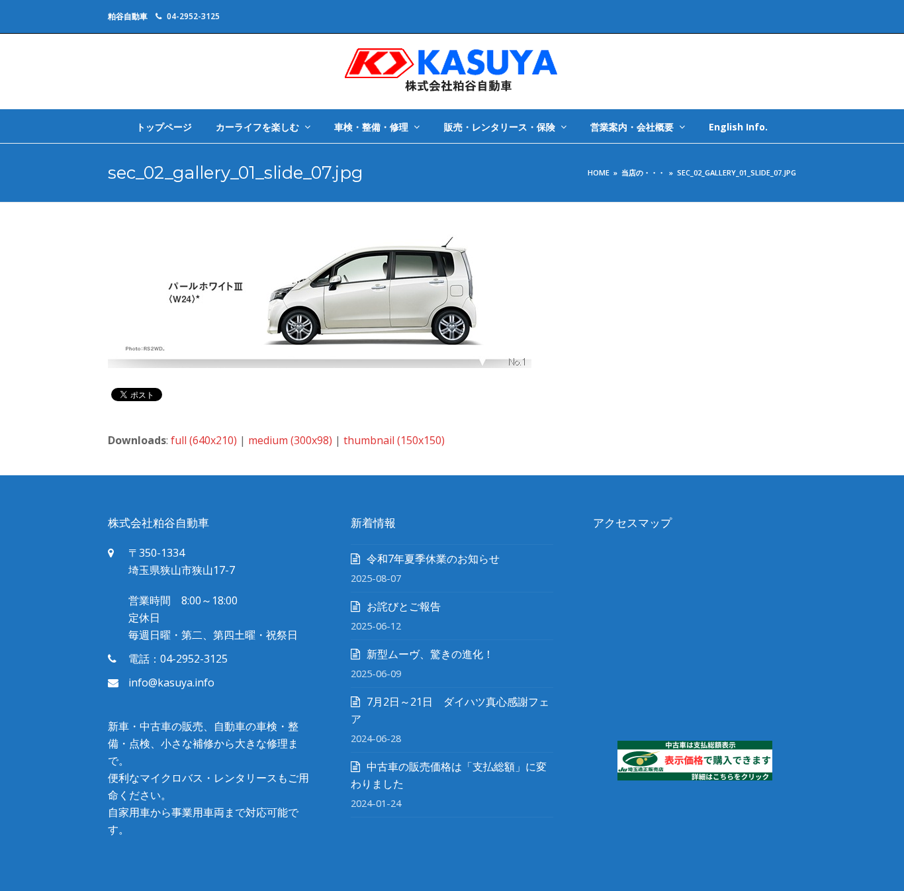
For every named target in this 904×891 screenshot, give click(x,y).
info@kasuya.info (171, 682)
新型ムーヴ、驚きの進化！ (430, 654)
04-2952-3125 (193, 16)
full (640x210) (204, 440)
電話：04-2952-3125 (178, 658)
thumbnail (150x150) (394, 440)
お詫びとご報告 (404, 606)
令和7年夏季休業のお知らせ (433, 558)
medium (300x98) (290, 440)
